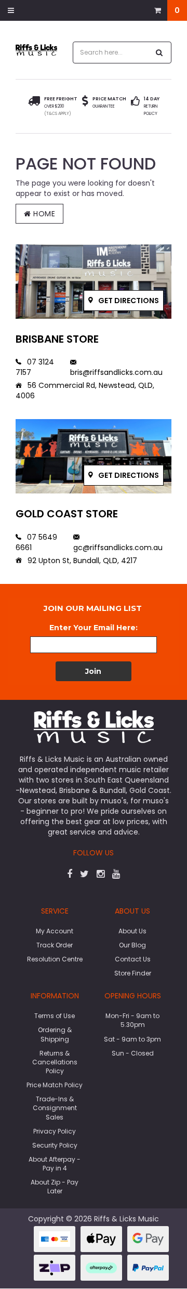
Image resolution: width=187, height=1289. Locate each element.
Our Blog (132, 945)
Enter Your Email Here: (93, 627)
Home (43, 214)
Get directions (128, 300)
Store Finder (132, 973)
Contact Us (133, 959)
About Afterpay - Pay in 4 (55, 1164)
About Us (132, 931)
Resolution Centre (55, 959)
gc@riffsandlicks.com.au (118, 547)
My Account (54, 931)
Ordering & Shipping (55, 1034)
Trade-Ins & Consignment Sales (55, 1108)
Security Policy (54, 1145)
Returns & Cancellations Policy (54, 1062)
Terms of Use (54, 1015)
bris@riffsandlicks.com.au (116, 372)
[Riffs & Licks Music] (36, 49)
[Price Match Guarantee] (85, 102)
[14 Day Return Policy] (135, 106)
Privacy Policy (54, 1131)
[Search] (159, 52)
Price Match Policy (54, 1084)
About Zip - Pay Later (54, 1186)
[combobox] (111, 52)
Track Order (54, 945)
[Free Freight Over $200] (34, 106)
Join (93, 671)
